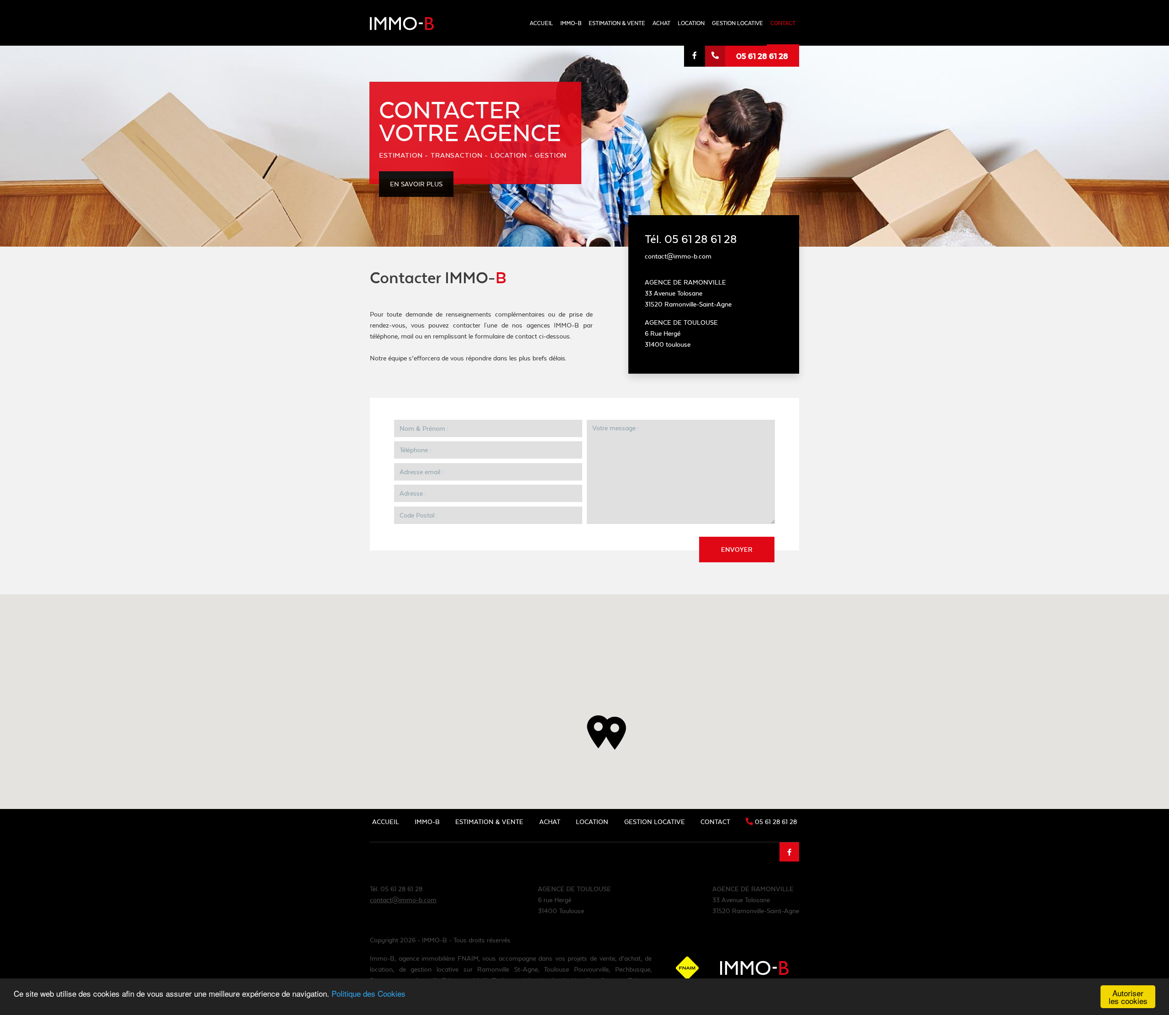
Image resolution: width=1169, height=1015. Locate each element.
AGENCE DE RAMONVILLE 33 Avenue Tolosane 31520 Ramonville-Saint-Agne (688, 293)
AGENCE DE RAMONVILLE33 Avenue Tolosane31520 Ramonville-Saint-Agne (755, 900)
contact (782, 23)
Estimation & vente (617, 23)
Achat (661, 23)
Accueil (541, 23)
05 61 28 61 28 (762, 56)
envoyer (737, 549)
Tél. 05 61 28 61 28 (691, 239)
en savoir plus (416, 184)
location (691, 23)
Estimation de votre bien (626, 36)
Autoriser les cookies (1128, 996)
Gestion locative (737, 23)
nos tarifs (604, 71)
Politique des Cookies (368, 993)
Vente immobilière (616, 54)
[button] (598, 732)
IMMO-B (570, 23)
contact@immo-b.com (403, 900)
